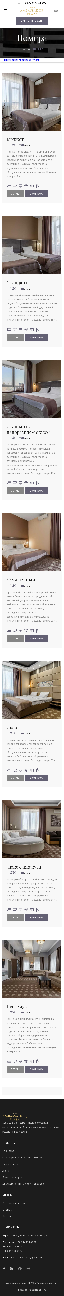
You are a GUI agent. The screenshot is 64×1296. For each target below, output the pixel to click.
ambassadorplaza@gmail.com (27, 1257)
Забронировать (32, 20)
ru (56, 11)
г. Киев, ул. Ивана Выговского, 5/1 (30, 1235)
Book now (36, 193)
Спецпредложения (14, 1203)
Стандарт (17, 282)
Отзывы (7, 1209)
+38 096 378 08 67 (12, 1251)
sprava (42, 1289)
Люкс (12, 727)
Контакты (8, 1216)
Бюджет (15, 139)
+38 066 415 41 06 (12, 1246)
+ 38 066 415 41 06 (32, 3)
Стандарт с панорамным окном (28, 429)
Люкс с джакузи (24, 867)
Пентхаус (17, 1006)
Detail (15, 193)
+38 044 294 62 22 (26, 1242)
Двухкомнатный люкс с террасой (23, 1183)
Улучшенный (21, 579)
